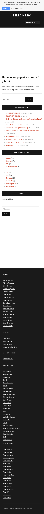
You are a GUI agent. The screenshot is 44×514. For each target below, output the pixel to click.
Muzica (8, 158)
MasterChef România (10, 347)
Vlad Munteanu (8, 359)
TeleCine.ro (22, 15)
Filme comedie (7, 461)
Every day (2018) (11, 145)
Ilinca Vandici (7, 306)
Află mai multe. (17, 8)
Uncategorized (11, 184)
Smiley (5, 437)
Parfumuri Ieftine (8, 431)
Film (7, 164)
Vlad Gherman (7, 440)
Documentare (12, 167)
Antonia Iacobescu (9, 394)
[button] (32, 22)
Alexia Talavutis (8, 383)
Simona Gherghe (8, 314)
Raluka (5, 423)
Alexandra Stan (8, 374)
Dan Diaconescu (8, 297)
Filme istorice (7, 483)
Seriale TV (9, 181)
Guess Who (6, 408)
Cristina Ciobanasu (9, 397)
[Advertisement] (22, 49)
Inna (4, 411)
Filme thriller (7, 498)
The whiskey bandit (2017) (14, 125)
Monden (9, 178)
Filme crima (6, 464)
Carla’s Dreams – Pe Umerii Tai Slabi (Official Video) (22, 131)
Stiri (7, 175)
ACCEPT (6, 8)
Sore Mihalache (8, 434)
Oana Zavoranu (8, 323)
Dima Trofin (7, 403)
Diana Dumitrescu (9, 303)
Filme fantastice (8, 475)
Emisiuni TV (10, 187)
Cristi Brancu (7, 286)
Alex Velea (6, 377)
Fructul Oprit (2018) (12, 137)
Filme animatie (7, 452)
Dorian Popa (7, 406)
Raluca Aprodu (7, 326)
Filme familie (7, 472)
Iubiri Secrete (7, 341)
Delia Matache (7, 400)
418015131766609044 (13, 113)
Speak (5, 380)
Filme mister (7, 486)
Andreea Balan (8, 389)
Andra (5, 386)
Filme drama (7, 466)
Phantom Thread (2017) (14, 139)
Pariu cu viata (7, 344)
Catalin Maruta (8, 292)
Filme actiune (7, 449)
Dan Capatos (7, 294)
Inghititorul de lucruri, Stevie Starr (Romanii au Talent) (24, 119)
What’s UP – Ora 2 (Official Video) (17, 128)
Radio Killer (6, 420)
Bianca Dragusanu (9, 289)
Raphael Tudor (8, 426)
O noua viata (7, 339)
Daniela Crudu (7, 300)
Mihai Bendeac (8, 317)
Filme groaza (7, 478)
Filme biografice (8, 458)
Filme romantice (8, 489)
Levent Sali (6, 414)
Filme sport (6, 495)
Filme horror (7, 481)
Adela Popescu (8, 280)
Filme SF (6, 492)
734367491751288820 (13, 116)
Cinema (8, 161)
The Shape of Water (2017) (15, 142)
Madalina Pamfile (8, 309)
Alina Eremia (7, 371)
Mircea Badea (7, 320)
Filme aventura (8, 455)
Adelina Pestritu (8, 283)
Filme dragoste (8, 469)
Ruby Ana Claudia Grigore (11, 428)
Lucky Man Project (9, 417)
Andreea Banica (8, 391)
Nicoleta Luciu (7, 312)
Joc (7, 172)
